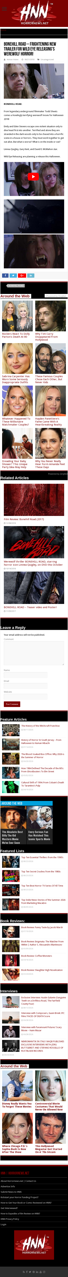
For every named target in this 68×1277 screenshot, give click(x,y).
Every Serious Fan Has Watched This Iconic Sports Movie (39, 835)
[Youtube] (40, 1272)
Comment (9, 639)
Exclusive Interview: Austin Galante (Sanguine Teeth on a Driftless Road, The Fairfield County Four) (43, 1000)
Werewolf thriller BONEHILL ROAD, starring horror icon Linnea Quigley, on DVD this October (33, 563)
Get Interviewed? (9, 1208)
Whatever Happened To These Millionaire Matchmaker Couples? (16, 421)
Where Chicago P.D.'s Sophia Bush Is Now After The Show (14, 1149)
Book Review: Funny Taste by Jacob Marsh (42, 927)
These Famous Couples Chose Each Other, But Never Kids (49, 379)
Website (8, 692)
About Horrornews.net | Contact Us (18, 1181)
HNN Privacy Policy (10, 1219)
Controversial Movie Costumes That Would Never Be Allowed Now (49, 1106)
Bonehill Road (16, 286)
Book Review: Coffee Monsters (36, 956)
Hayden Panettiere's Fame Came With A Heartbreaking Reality (48, 421)
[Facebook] (27, 1272)
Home (3, 30)
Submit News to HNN (11, 1192)
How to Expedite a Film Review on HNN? (20, 1213)
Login (3, 1224)
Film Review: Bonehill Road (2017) (24, 519)
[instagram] (44, 1272)
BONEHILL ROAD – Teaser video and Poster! (30, 607)
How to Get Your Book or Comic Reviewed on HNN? (26, 1202)
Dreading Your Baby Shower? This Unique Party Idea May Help (14, 464)
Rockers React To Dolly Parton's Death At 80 (16, 335)
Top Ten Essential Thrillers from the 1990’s (42, 857)
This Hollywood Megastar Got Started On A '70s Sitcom (48, 1149)
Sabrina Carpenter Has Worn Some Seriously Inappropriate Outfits (16, 379)
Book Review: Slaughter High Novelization (42, 970)
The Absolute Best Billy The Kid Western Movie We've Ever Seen (12, 837)
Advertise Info (8, 1186)
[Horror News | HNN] (34, 13)
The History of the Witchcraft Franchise (40, 725)
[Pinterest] (33, 1272)
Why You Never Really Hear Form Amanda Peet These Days (50, 464)
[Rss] (23, 1272)
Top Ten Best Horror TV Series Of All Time (42, 885)
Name (7, 670)
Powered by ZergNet (58, 474)
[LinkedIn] (37, 1272)
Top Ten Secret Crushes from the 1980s (41, 871)
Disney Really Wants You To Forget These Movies (17, 1105)
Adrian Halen (12, 59)
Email (6, 681)
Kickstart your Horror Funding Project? (20, 1197)
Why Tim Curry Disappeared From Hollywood (46, 336)
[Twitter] (30, 1272)
